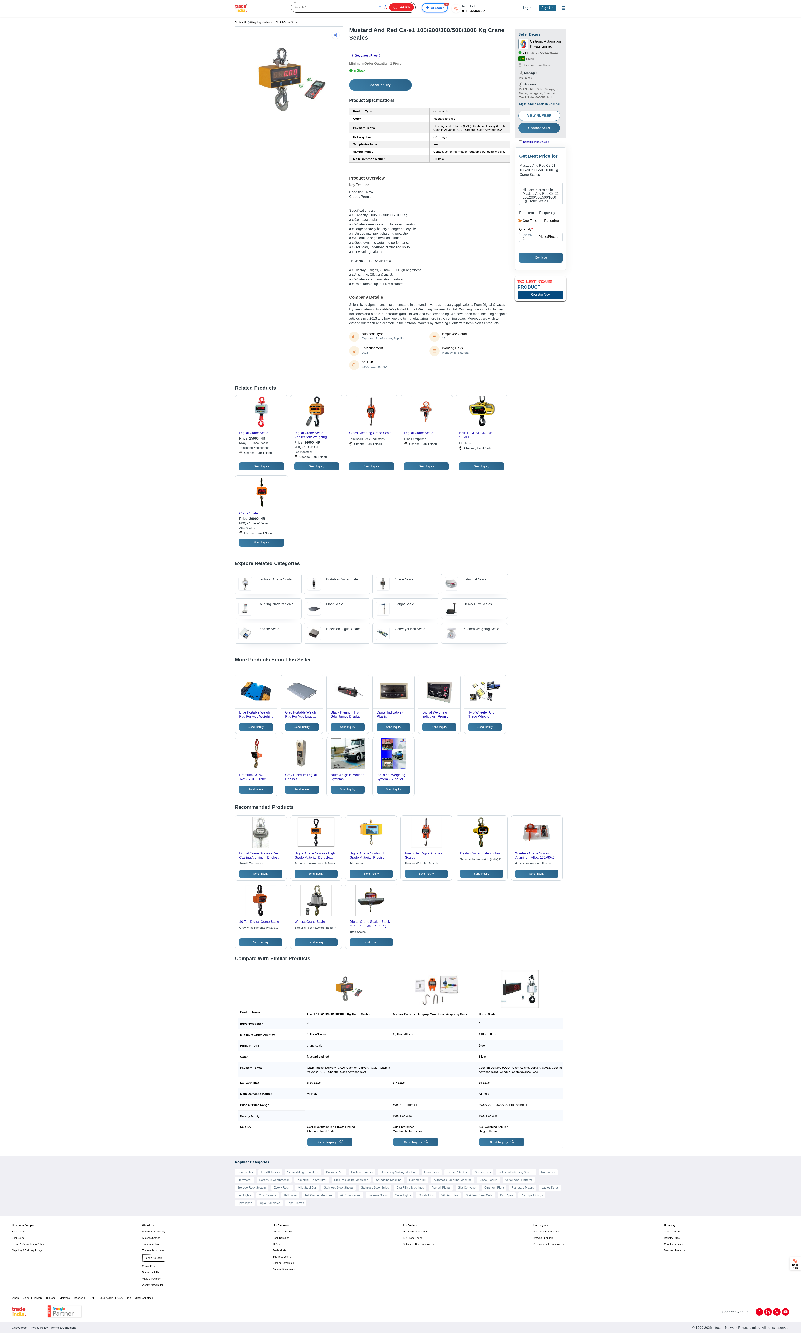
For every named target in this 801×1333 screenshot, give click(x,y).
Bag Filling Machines (410, 1187)
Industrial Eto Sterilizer (311, 1179)
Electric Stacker (457, 1172)
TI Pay (276, 1244)
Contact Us (148, 1266)
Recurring (551, 220)
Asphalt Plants (441, 1187)
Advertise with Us (282, 1231)
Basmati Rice (335, 1172)
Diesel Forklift (488, 1179)
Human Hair (245, 1172)
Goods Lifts (426, 1195)
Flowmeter (244, 1179)
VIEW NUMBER (539, 115)
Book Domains (281, 1237)
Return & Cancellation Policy (28, 1244)
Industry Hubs (672, 1237)
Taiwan (38, 1298)
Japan (15, 1298)
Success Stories (151, 1237)
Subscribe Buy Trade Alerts (418, 1244)
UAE (92, 1298)
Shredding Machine (389, 1179)
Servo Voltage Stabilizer (303, 1172)
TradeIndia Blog (151, 1244)
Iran (129, 1298)
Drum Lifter (431, 1172)
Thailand (51, 1298)
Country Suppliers (674, 1244)
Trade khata (279, 1250)
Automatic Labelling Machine (453, 1179)
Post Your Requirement (546, 1231)
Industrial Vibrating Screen (516, 1172)
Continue (541, 257)
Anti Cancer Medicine (318, 1195)
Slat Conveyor (467, 1187)
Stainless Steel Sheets (338, 1187)
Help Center (18, 1231)
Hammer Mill (417, 1179)
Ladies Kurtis (550, 1187)
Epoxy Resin (282, 1187)
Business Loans (282, 1256)
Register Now (540, 294)
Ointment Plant (494, 1187)
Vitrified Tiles (449, 1195)
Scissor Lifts (483, 1172)
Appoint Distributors (284, 1269)
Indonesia (79, 1298)
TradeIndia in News (153, 1250)
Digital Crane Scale (287, 22)
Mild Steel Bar (307, 1187)
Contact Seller (539, 128)
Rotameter (548, 1172)
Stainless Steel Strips (375, 1187)
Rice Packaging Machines (351, 1179)
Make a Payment (151, 1278)
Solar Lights (403, 1195)
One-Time (530, 220)
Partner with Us (150, 1272)
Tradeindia (241, 22)
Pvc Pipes (506, 1195)
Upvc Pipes (244, 1203)
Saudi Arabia (106, 1298)
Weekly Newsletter (152, 1285)
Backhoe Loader (362, 1172)
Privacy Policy (39, 1327)
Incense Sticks (378, 1195)
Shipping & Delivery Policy (27, 1250)
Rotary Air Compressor (274, 1179)
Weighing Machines (261, 22)
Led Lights (244, 1195)
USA (120, 1298)
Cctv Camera (267, 1195)
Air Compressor (350, 1195)
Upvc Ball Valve (270, 1203)
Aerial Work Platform (518, 1179)
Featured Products (674, 1250)
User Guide (18, 1237)
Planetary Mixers (523, 1187)
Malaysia (65, 1298)
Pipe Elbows (296, 1203)
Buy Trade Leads (412, 1237)
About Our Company (153, 1231)
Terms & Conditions (63, 1327)
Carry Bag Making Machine (399, 1172)
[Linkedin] (768, 1312)
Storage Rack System (251, 1187)
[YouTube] (785, 1312)
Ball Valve (290, 1195)
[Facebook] (759, 1312)
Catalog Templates (283, 1262)
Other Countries (144, 1298)
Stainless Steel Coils (479, 1195)
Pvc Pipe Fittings (532, 1195)
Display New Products (415, 1231)
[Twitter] (777, 1312)
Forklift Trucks (270, 1172)
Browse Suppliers (543, 1237)
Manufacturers (672, 1231)
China (26, 1298)
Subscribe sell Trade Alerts (548, 1244)
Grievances (19, 1327)
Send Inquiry (380, 85)
